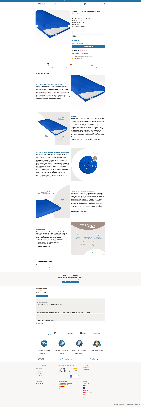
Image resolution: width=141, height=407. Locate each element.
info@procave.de (91, 358)
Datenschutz (121, 404)
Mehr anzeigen (39, 323)
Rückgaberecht (80, 56)
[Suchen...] (85, 4)
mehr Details (102, 27)
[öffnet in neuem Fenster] (74, 376)
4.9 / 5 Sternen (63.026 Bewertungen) (70, 0)
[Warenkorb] (104, 3)
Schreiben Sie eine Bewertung (42, 295)
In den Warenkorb (88, 46)
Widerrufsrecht (86, 367)
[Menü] (37, 4)
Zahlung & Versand (86, 369)
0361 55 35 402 (66, 358)
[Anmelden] (101, 3)
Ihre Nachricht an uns (71, 281)
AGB (125, 404)
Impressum (116, 404)
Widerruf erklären (137, 404)
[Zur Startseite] (42, 3)
